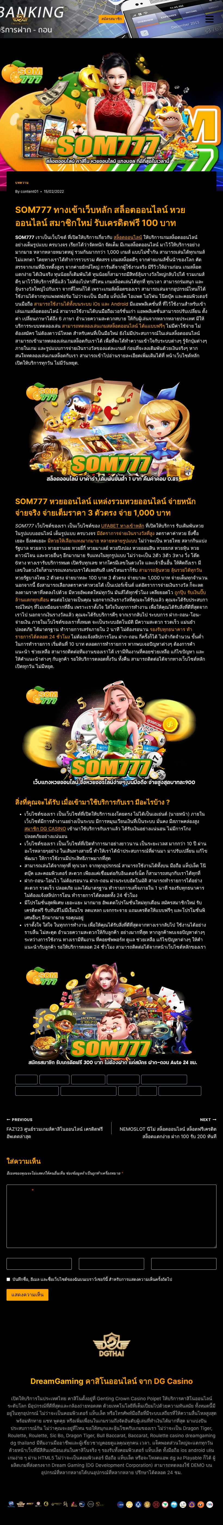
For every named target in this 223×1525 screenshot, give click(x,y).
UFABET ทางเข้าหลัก (122, 526)
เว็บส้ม (147, 1090)
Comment (21, 1190)
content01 (29, 191)
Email (87, 1264)
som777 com (54, 1079)
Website (162, 1264)
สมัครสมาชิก (111, 19)
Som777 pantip (88, 1079)
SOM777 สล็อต (123, 1079)
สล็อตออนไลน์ (128, 237)
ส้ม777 (127, 1090)
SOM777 (26, 1079)
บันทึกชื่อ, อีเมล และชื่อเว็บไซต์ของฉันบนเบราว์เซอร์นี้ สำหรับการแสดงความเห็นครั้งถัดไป (92, 1279)
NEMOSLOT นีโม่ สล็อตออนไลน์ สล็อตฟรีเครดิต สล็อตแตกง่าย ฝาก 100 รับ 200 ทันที (168, 1128)
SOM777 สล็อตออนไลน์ (164, 1079)
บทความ (22, 183)
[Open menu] (209, 19)
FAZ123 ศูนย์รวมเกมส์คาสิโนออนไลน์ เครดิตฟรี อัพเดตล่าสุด (55, 1128)
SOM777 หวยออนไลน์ (37, 1090)
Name (15, 1264)
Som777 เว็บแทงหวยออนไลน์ (88, 1090)
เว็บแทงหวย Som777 (180, 1090)
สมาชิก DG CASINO (45, 828)
